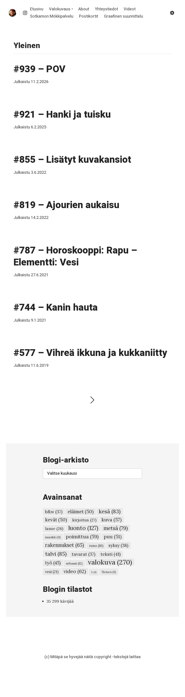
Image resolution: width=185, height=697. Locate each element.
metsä (116, 528)
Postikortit (88, 16)
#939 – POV (39, 69)
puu (113, 537)
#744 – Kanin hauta (56, 308)
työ (53, 563)
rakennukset (64, 545)
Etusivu (36, 9)
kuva (112, 519)
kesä (109, 511)
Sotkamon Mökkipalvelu (51, 16)
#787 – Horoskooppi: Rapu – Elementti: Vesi (75, 257)
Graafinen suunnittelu (123, 16)
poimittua (82, 536)
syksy (118, 545)
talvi (56, 553)
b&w (53, 511)
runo (96, 546)
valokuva (110, 562)
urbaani (74, 563)
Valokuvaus (59, 9)
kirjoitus (84, 520)
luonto (83, 528)
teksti (111, 554)
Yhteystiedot (106, 9)
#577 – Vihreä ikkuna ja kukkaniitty (90, 353)
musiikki (53, 537)
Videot (130, 9)
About (83, 9)
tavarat (83, 554)
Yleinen (109, 572)
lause (54, 528)
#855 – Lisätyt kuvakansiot (72, 160)
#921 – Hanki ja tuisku (62, 115)
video (75, 571)
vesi (51, 571)
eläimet (81, 512)
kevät (56, 520)
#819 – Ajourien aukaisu (66, 205)
